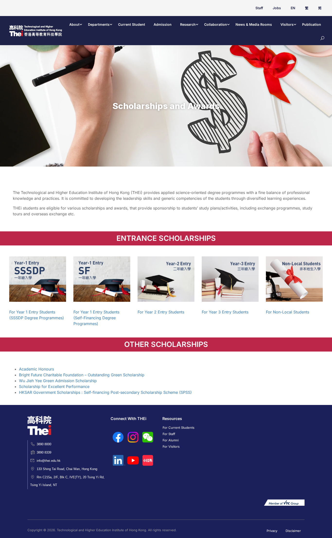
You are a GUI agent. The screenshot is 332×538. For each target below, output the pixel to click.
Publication (311, 24)
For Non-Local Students (287, 312)
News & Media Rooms (254, 24)
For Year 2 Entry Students (161, 312)
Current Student (131, 24)
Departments (99, 24)
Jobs (277, 8)
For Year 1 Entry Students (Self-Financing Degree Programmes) (96, 318)
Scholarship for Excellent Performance (54, 386)
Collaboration (215, 24)
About (74, 24)
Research (188, 24)
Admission (163, 24)
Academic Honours (36, 369)
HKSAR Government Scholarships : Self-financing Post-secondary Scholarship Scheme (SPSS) (105, 392)
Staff (259, 8)
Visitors (287, 24)
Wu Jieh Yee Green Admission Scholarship (58, 380)
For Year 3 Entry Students (225, 312)
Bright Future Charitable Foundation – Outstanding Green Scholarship (81, 374)
